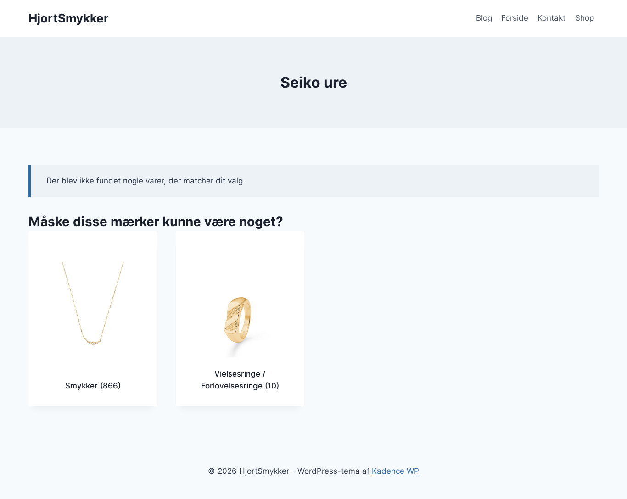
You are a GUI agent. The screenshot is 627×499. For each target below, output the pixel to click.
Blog (484, 17)
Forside (514, 17)
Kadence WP (395, 471)
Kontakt (551, 17)
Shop (584, 17)
